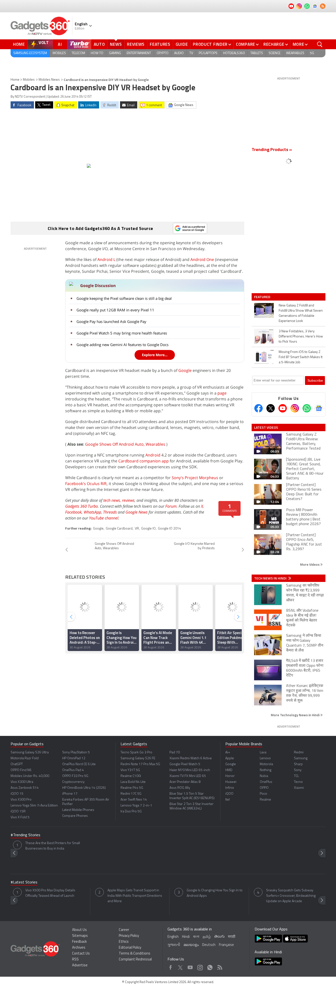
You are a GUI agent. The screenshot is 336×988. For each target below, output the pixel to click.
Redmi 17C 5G (131, 794)
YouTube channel (103, 518)
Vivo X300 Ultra (22, 782)
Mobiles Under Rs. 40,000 (30, 776)
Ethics (124, 942)
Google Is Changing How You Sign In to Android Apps (215, 893)
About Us (79, 930)
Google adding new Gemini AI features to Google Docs (122, 344)
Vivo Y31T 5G (130, 770)
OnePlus (266, 782)
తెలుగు (219, 937)
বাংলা (196, 937)
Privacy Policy (129, 936)
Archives (78, 948)
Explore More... (155, 354)
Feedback (79, 942)
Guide (182, 44)
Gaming (115, 53)
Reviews (136, 44)
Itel (227, 800)
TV (191, 53)
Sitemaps (80, 936)
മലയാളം (191, 945)
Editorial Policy (130, 948)
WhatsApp (92, 512)
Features (160, 44)
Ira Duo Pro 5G (131, 811)
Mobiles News (49, 80)
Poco (263, 794)
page (222, 393)
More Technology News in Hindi (295, 714)
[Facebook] (258, 408)
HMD (228, 770)
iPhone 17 (69, 794)
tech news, (112, 500)
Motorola (266, 764)
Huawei (230, 782)
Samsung (300, 758)
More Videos (310, 564)
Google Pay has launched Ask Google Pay (111, 321)
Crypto (162, 53)
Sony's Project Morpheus (195, 477)
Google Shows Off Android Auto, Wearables (125, 444)
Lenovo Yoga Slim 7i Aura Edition (34, 805)
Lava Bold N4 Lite (133, 782)
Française (226, 945)
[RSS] (322, 6)
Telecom (78, 53)
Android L (106, 259)
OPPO (264, 788)
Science (274, 53)
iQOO (229, 794)
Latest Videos (266, 427)
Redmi (299, 752)
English (173, 937)
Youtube (190, 966)
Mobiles (59, 53)
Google (185, 370)
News (116, 44)
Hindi (186, 937)
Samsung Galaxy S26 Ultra (30, 752)
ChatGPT (17, 764)
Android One (202, 259)
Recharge (273, 44)
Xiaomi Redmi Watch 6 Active (190, 758)
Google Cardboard (119, 529)
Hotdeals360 (234, 53)
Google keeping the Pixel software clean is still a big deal (124, 298)
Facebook (73, 512)
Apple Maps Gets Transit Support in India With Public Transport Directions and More (134, 896)
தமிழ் (207, 937)
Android (152, 455)
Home (19, 44)
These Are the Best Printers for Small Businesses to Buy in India (52, 846)
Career (124, 930)
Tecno (298, 782)
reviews (128, 500)
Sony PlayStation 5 (76, 752)
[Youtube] (282, 408)
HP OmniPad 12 (73, 758)
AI (60, 44)
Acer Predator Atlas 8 (184, 782)
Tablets (256, 53)
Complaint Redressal (135, 959)
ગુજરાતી (174, 945)
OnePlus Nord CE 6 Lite (79, 764)
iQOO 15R (18, 811)
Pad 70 (174, 752)
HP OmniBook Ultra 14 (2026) (84, 788)
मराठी (231, 937)
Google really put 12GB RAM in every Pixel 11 (115, 309)
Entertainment (139, 53)
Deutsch (208, 945)
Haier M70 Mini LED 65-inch (189, 770)
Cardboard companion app (143, 461)
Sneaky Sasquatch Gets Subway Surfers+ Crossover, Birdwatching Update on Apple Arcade (291, 896)
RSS (75, 959)
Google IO (148, 529)
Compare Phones (75, 816)
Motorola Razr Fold (25, 758)
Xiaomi (299, 788)
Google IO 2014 (169, 529)
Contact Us (81, 954)
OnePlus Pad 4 (73, 770)
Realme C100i (131, 776)
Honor (230, 776)
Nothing (265, 770)
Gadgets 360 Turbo (81, 506)
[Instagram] (294, 408)
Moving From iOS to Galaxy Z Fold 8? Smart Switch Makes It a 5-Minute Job (300, 357)
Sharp (298, 764)
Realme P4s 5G (132, 788)
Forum (171, 506)
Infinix (229, 788)
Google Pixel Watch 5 (184, 764)
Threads (110, 512)
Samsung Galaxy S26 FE (138, 758)
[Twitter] (270, 408)
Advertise (80, 965)
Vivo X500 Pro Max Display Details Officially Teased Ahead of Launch (50, 893)
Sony (298, 770)
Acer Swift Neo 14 (134, 800)
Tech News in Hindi (270, 578)
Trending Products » (272, 150)
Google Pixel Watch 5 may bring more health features (121, 333)
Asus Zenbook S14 (25, 788)
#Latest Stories (24, 882)
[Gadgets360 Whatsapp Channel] (307, 408)
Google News (136, 512)
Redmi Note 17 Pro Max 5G (140, 764)
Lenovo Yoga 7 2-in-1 (136, 805)
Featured (262, 296)
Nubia (264, 776)
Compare (245, 44)
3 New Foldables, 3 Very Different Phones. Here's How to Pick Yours (301, 337)
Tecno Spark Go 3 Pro (136, 752)
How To (97, 53)
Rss (219, 966)
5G (312, 53)
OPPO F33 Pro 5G (75, 776)
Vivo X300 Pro (21, 800)
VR (137, 529)
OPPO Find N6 (21, 770)
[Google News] (319, 408)
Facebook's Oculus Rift (86, 483)
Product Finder (210, 44)
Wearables (295, 53)
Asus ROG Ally (179, 788)
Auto (99, 44)
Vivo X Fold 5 (20, 817)
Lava (263, 752)
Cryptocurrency (73, 782)
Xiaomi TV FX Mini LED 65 (187, 776)
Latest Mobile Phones (78, 810)
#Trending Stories (25, 835)
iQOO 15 (17, 794)
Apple (229, 758)
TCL (296, 776)
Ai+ (227, 752)
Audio (179, 53)
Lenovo (265, 758)
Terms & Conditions (134, 954)
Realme (265, 800)
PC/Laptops (208, 53)
